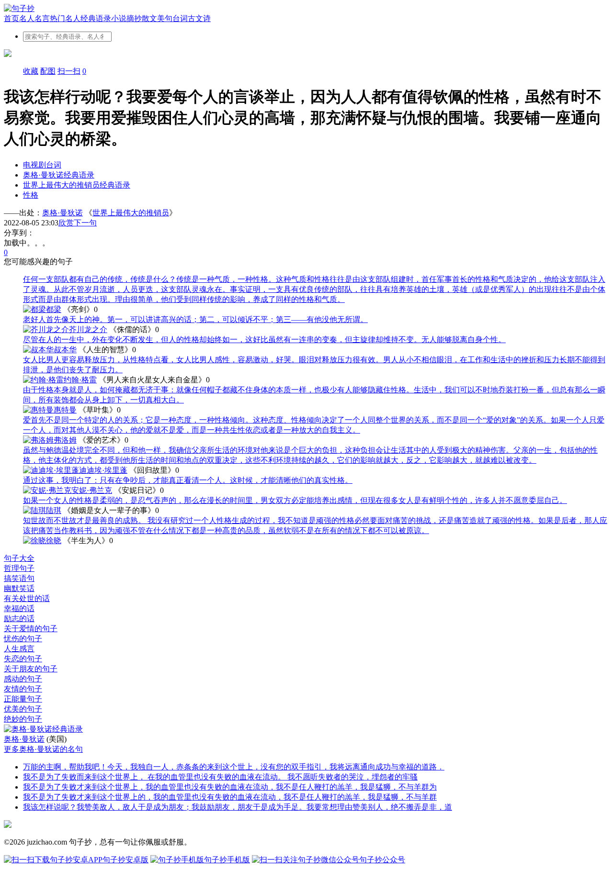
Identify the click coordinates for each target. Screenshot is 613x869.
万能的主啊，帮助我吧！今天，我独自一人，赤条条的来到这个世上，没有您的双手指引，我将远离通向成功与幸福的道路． (233, 767)
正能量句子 (23, 699)
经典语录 (95, 18)
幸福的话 (19, 608)
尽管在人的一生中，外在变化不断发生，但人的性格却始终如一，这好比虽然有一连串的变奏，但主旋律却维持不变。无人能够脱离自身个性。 (264, 339)
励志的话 (19, 618)
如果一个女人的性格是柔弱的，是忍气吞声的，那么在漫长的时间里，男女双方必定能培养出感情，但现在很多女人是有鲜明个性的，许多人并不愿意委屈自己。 (295, 500)
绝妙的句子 (23, 719)
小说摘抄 (126, 18)
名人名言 (34, 18)
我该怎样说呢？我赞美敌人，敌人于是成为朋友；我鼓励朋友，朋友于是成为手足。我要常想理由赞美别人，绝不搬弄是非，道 (237, 807)
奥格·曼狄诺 (62, 213)
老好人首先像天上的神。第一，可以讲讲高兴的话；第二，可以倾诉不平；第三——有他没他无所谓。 (195, 319)
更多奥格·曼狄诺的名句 (43, 749)
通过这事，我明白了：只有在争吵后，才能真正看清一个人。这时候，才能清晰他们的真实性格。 (187, 480)
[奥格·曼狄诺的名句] (306, 729)
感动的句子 (23, 679)
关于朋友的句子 (30, 669)
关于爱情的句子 (30, 628)
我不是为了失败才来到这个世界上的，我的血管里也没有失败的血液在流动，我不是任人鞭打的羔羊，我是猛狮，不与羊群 (230, 797)
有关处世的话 (27, 598)
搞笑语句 (19, 578)
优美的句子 (23, 709)
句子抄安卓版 (125, 860)
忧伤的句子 (23, 639)
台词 (180, 18)
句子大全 (19, 558)
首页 (11, 18)
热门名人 (65, 18)
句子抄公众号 (382, 860)
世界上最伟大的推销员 (130, 213)
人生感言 (19, 649)
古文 (195, 18)
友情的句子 (23, 689)
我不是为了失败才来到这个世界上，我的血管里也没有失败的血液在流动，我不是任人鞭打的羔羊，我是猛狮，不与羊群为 (230, 787)
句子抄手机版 (227, 860)
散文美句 (157, 18)
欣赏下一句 (77, 223)
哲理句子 (19, 568)
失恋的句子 (23, 659)
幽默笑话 (19, 588)
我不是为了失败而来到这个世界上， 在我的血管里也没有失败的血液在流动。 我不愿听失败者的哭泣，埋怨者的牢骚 (220, 777)
